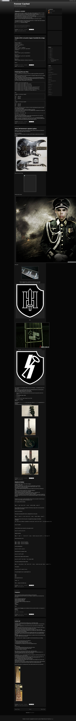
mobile (49, 89)
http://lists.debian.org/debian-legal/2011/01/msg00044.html (23, 25)
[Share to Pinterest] (33, 29)
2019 (50, 57)
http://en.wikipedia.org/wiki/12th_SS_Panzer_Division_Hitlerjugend (32, 349)
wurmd (49, 94)
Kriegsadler (36, 402)
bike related (50, 72)
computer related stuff (20, 30)
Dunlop (18, 705)
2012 (50, 48)
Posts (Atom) (32, 712)
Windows (49, 92)
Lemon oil (17, 621)
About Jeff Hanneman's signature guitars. (26, 128)
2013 (50, 50)
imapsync (17, 592)
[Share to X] (31, 29)
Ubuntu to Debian (19, 482)
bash (49, 70)
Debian (49, 75)
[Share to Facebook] (32, 29)
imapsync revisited (20, 11)
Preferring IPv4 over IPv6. (22, 72)
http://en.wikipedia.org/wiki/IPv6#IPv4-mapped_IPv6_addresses (26, 117)
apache (49, 67)
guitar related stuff (20, 479)
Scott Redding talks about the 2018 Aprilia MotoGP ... (54, 60)
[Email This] (29, 29)
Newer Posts (17, 709)
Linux (25, 30)
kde (49, 82)
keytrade (49, 84)
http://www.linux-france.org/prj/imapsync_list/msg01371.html (23, 26)
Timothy (50, 12)
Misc (49, 87)
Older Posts (43, 709)
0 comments (25, 29)
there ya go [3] (18, 22)
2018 (50, 55)
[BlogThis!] (30, 29)
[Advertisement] (54, 22)
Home (30, 709)
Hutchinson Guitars (22, 402)
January (51, 58)
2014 (50, 51)
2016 (50, 54)
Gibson (21, 705)
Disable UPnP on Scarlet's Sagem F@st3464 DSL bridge (30, 38)
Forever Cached (22, 4)
